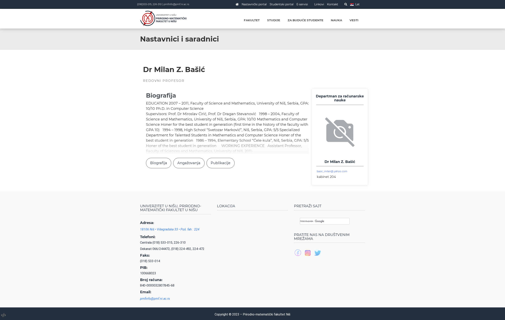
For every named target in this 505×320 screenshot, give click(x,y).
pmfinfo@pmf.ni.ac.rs (176, 4)
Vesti (354, 20)
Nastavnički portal (254, 4)
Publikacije (220, 163)
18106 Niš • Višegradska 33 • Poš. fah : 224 (169, 229)
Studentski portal (282, 4)
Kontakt (332, 4)
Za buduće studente (305, 20)
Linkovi (319, 4)
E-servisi (302, 4)
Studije (273, 20)
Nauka (336, 20)
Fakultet (252, 20)
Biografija (158, 163)
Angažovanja (188, 163)
